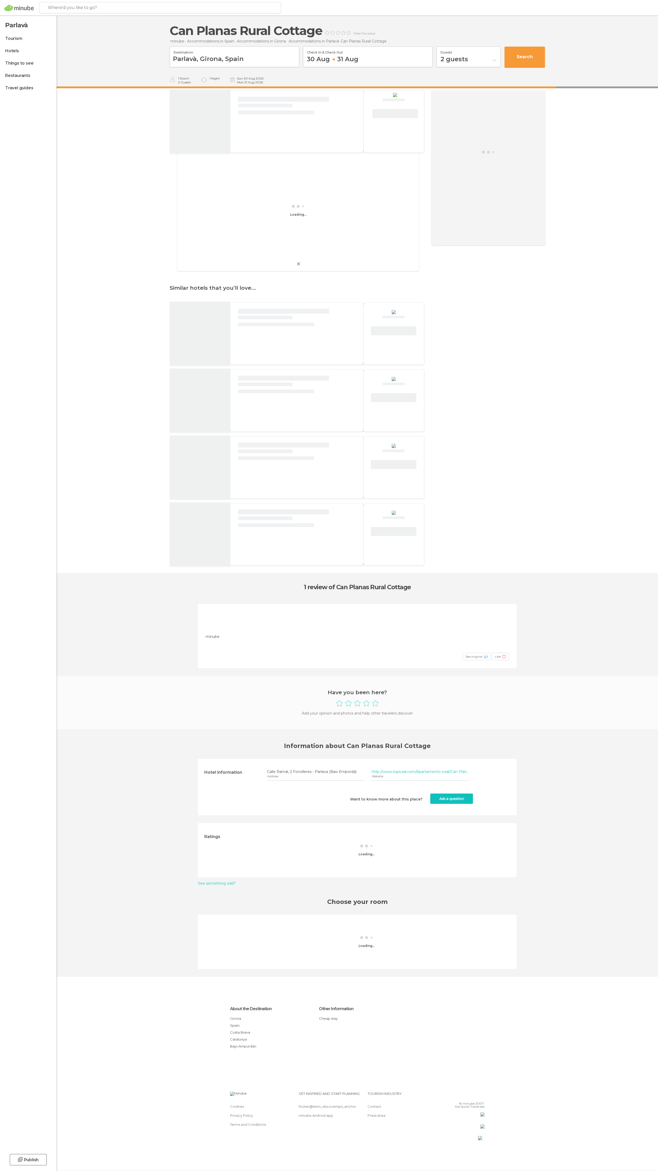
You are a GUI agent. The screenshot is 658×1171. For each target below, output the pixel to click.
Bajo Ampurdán (243, 1046)
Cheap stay (328, 1018)
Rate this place (364, 33)
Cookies (237, 1106)
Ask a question (451, 798)
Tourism (13, 38)
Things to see (19, 63)
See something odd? (217, 883)
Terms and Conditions (248, 1124)
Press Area (376, 1115)
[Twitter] (464, 1095)
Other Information (336, 1008)
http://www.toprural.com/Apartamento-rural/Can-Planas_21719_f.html (420, 771)
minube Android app (316, 1115)
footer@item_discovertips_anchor (327, 1106)
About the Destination (251, 1008)
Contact (374, 1106)
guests (446, 50)
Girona (235, 1018)
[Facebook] (455, 1095)
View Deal (395, 113)
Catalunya (238, 1039)
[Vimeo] (472, 1095)
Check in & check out (325, 50)
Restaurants (17, 75)
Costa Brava (240, 1032)
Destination (183, 50)
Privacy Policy (241, 1115)
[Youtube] (481, 1095)
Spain (235, 1025)
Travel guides (19, 87)
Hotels (12, 50)
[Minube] (19, 8)
